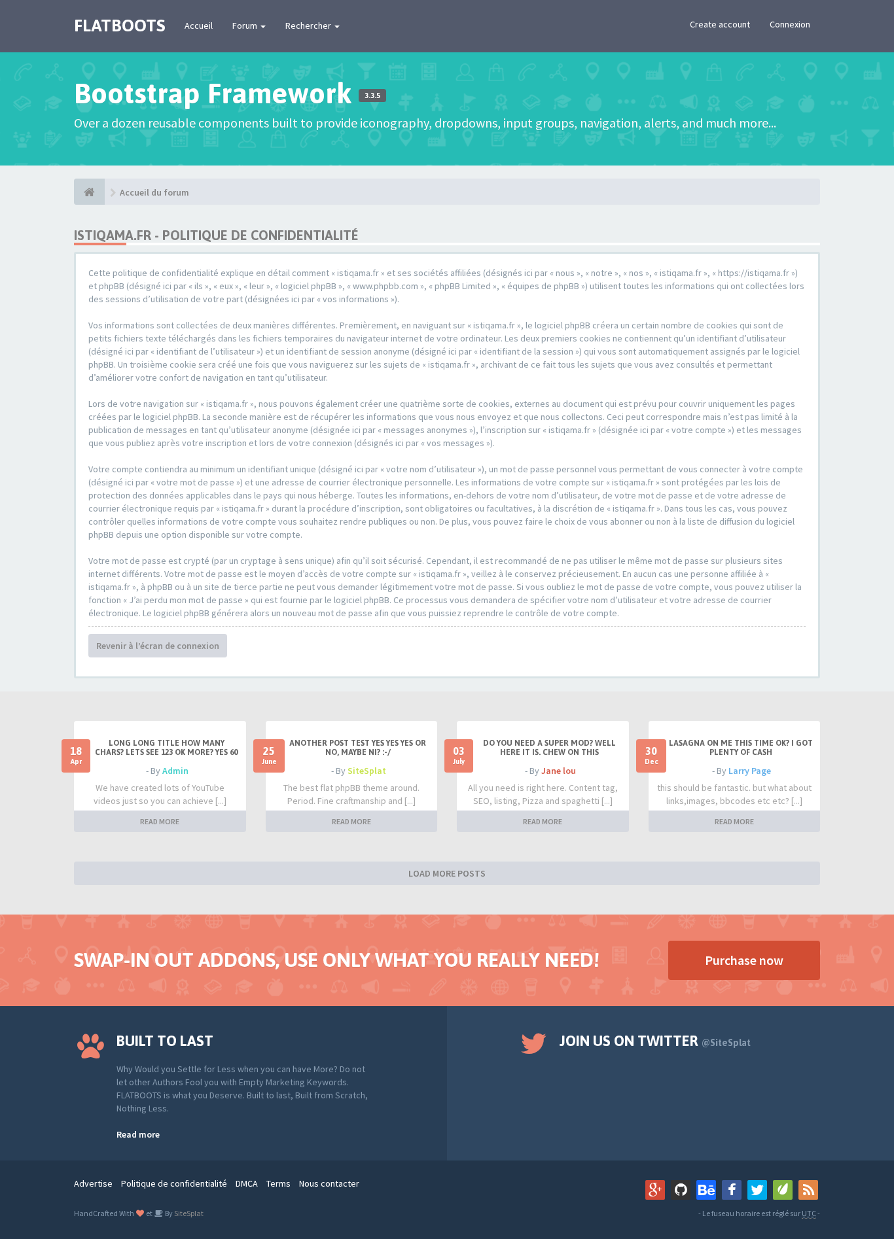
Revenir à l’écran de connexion (157, 646)
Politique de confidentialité (174, 1183)
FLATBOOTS (119, 25)
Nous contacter (329, 1183)
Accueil (199, 25)
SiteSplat (367, 771)
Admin (175, 771)
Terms (278, 1183)
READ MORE (159, 821)
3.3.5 (372, 95)
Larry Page (749, 771)
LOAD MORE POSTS (447, 873)
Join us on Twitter (655, 1040)
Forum (245, 25)
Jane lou (558, 771)
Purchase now (744, 960)
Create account (720, 24)
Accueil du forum (154, 192)
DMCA (247, 1183)
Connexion (790, 24)
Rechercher (309, 25)
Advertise (93, 1183)
